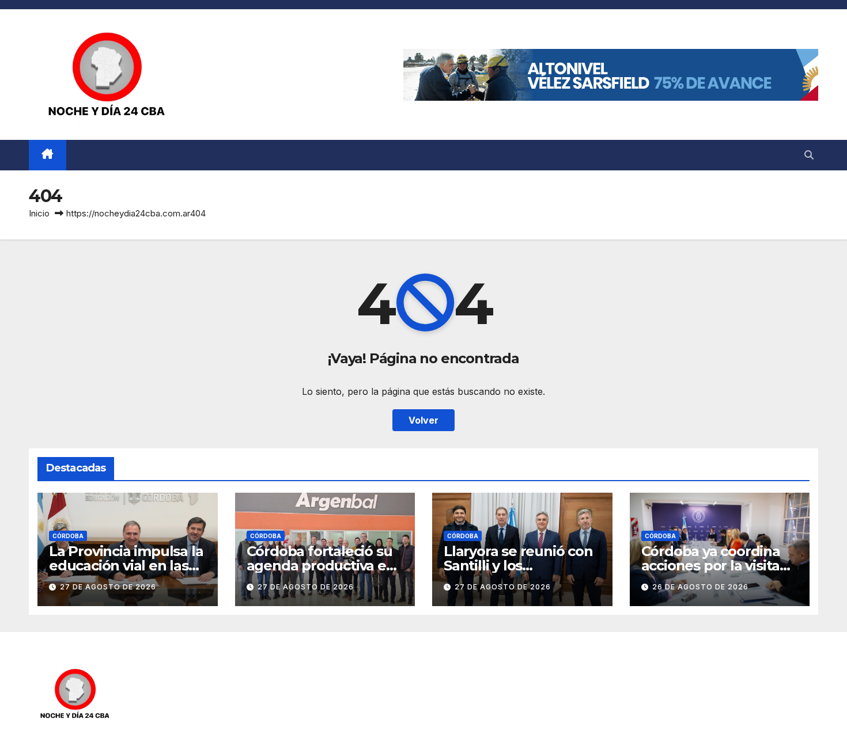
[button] (809, 155)
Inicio (39, 213)
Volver (423, 420)
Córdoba (68, 535)
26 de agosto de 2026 (700, 587)
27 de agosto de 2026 (108, 587)
